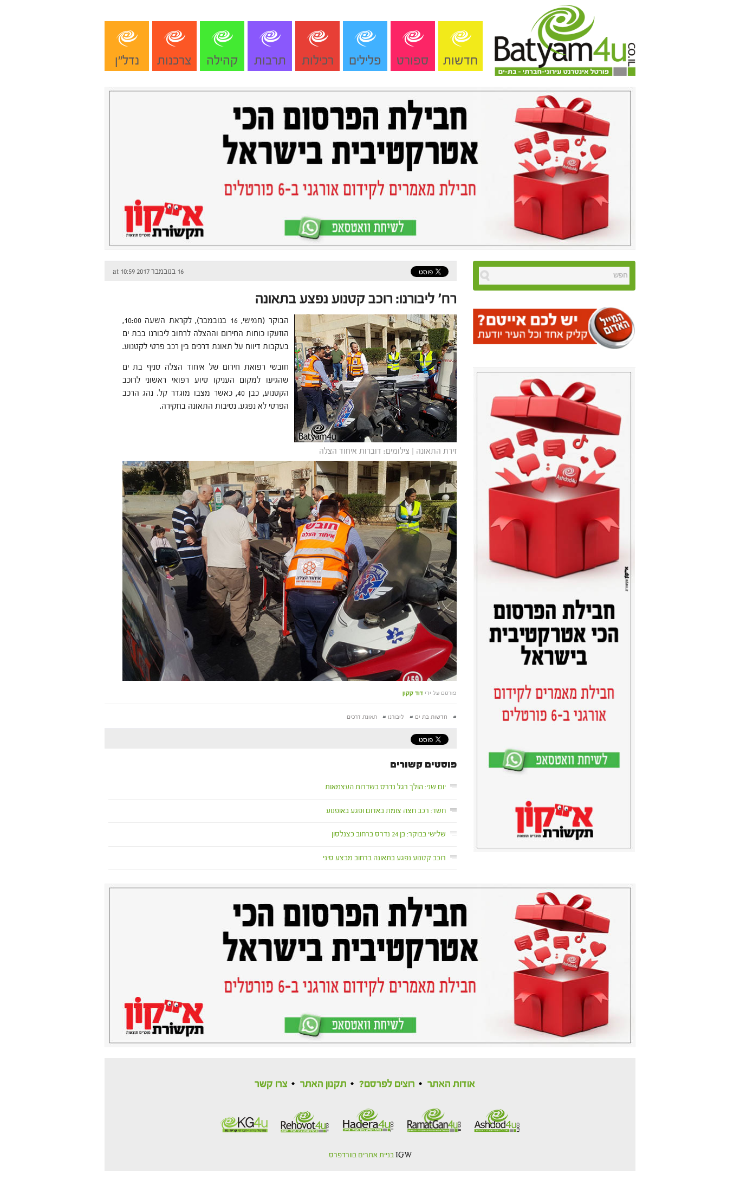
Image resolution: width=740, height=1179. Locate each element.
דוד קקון (413, 693)
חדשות (460, 60)
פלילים (365, 60)
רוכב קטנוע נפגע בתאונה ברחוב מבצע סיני (384, 858)
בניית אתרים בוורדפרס (361, 1155)
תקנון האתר (323, 1084)
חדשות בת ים (431, 716)
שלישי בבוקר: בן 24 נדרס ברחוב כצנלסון (389, 834)
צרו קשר (271, 1084)
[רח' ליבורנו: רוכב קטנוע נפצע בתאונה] (373, 377)
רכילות (318, 60)
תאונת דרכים (362, 716)
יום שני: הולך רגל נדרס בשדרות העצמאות (385, 787)
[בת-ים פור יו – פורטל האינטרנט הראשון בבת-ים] (565, 37)
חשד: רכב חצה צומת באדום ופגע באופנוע (386, 811)
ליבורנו (396, 716)
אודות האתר (451, 1084)
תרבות (270, 60)
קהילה (222, 60)
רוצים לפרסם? (387, 1084)
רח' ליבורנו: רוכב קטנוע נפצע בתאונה (356, 299)
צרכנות (174, 60)
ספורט (413, 60)
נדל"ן (127, 60)
